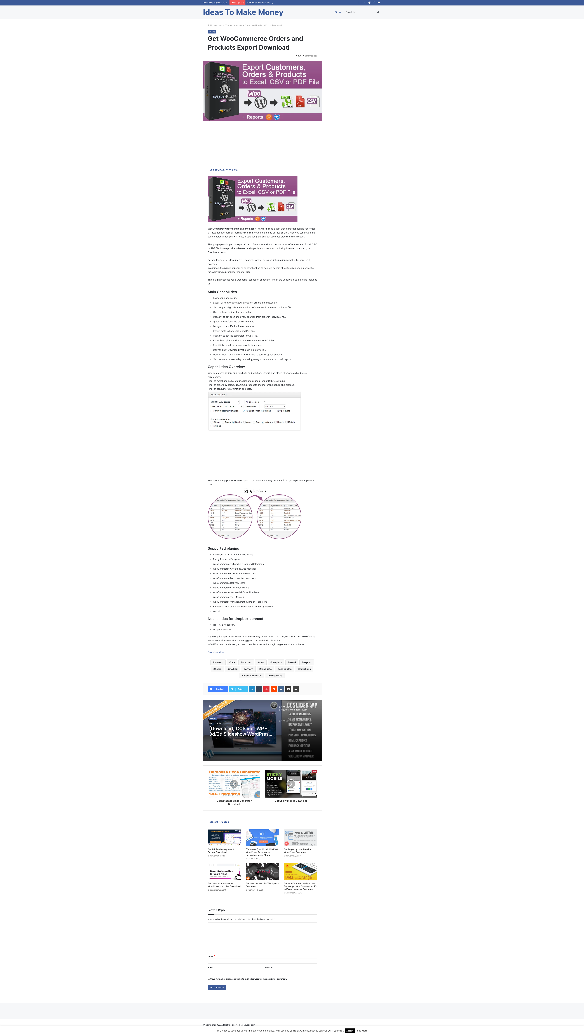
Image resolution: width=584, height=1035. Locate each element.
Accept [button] (349, 1031)
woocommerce (252, 675)
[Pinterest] (266, 689)
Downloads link (216, 652)
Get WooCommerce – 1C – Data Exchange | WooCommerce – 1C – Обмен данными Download (300, 886)
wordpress (275, 675)
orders (249, 668)
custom (246, 662)
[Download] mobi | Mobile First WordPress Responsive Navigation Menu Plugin (262, 852)
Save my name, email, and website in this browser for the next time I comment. (248, 979)
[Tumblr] (259, 689)
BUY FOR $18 (230, 170)
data (261, 662)
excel (292, 662)
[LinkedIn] (252, 689)
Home (213, 25)
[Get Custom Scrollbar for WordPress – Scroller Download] (224, 871)
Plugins (220, 25)
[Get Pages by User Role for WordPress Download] (300, 837)
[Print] (296, 689)
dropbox (277, 662)
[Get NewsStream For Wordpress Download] (262, 871)
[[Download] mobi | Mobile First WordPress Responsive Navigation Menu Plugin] (262, 837)
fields (218, 668)
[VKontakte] (281, 689)
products (266, 668)
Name (211, 956)
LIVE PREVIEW (215, 170)
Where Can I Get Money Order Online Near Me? (269, 2)
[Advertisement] (262, 147)
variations (305, 668)
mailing (233, 668)
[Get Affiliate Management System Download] (224, 837)
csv (233, 662)
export (307, 662)
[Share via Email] (288, 689)
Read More (361, 1030)
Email (211, 967)
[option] (262, 730)
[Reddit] (274, 689)
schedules (285, 668)
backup (218, 662)
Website (269, 967)
